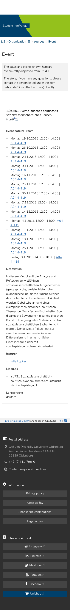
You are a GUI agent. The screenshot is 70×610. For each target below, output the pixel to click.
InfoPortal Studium (15, 421)
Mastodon (36, 565)
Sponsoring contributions (35, 512)
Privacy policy (35, 493)
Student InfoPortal (15, 26)
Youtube (35, 575)
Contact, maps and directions (27, 469)
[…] (3, 42)
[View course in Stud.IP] (12, 119)
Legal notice (35, 521)
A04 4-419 (18, 143)
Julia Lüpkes (18, 361)
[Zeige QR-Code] (65, 420)
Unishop (35, 594)
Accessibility (35, 503)
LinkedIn (35, 556)
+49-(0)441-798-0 (22, 462)
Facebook (34, 584)
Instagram (35, 546)
